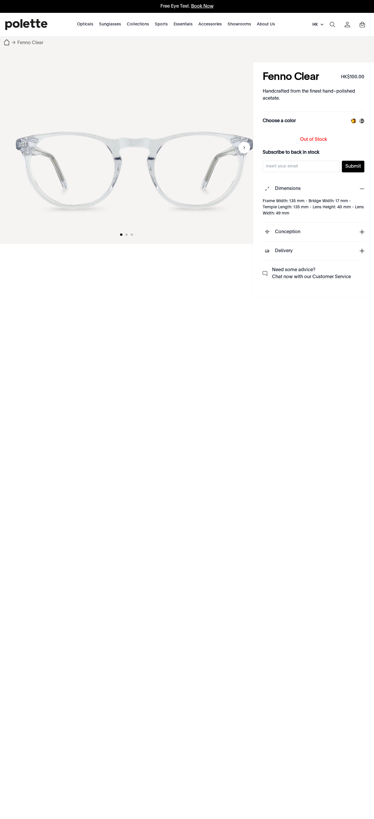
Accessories (210, 24)
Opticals (85, 24)
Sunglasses (110, 24)
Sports (161, 24)
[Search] (332, 25)
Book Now (202, 6)
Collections (138, 24)
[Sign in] (347, 25)
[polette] (26, 24)
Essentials (183, 24)
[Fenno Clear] (134, 147)
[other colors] (352, 121)
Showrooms (239, 24)
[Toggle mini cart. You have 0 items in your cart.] (362, 25)
